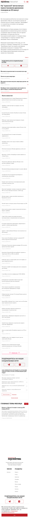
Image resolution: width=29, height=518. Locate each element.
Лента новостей (7, 95)
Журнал (16, 486)
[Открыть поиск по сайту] (25, 2)
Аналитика (17, 476)
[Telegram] (9, 364)
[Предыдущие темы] (25, 404)
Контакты (8, 472)
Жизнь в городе (18, 484)
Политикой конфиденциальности (9, 511)
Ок (14, 515)
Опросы (16, 491)
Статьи (16, 474)
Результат (14, 394)
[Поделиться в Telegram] (8, 65)
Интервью (17, 479)
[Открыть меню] (27, 2)
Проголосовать (6, 394)
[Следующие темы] (27, 404)
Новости (26, 57)
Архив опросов (14, 397)
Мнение (16, 481)
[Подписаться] (21, 65)
